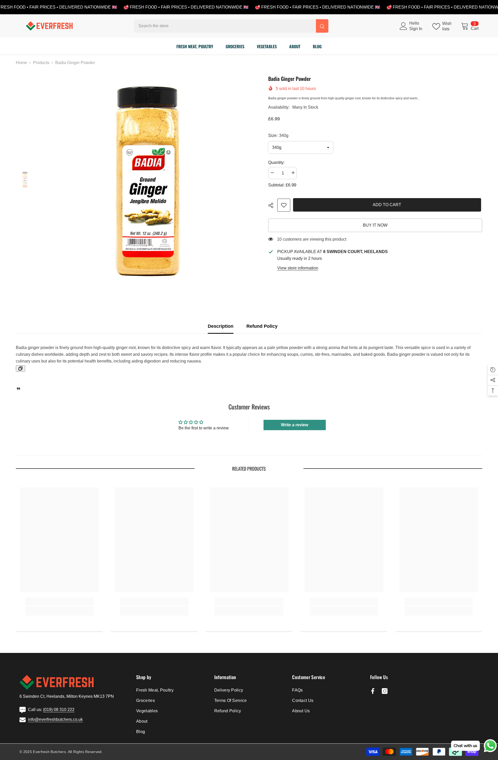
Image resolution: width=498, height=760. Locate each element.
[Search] (231, 26)
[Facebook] (373, 691)
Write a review (294, 425)
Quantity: (276, 162)
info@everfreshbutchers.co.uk (55, 719)
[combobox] (225, 26)
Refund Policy (262, 326)
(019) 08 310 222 (58, 709)
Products (41, 62)
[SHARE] (272, 205)
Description (220, 326)
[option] (147, 180)
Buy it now (375, 225)
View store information (297, 268)
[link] (283, 205)
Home (21, 62)
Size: (278, 135)
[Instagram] (385, 691)
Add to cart (388, 205)
